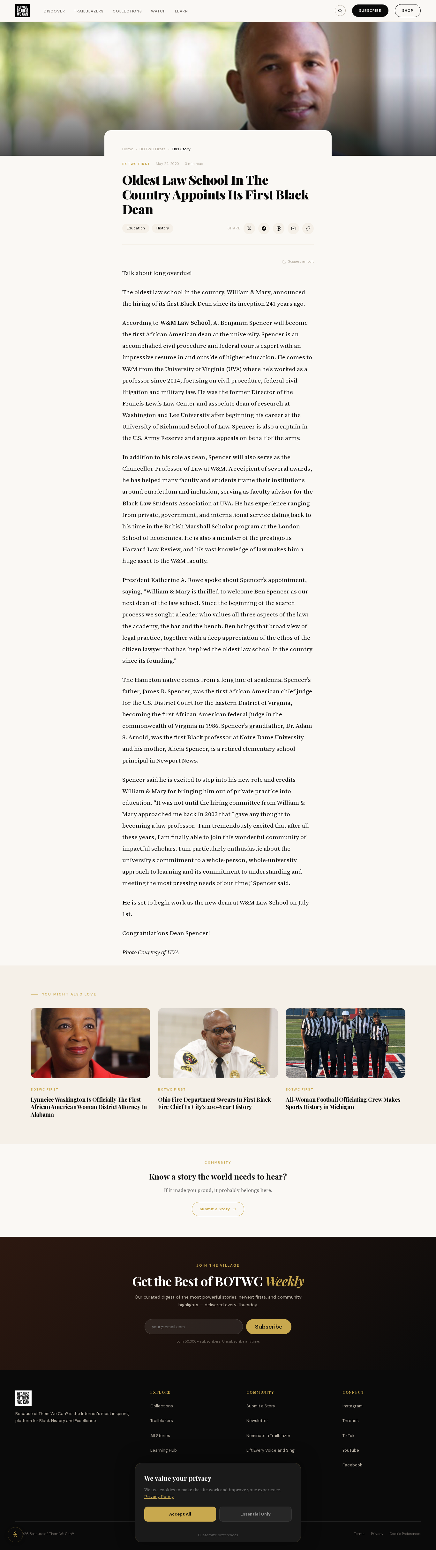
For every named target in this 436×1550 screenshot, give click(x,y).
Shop (407, 10)
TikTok (348, 1435)
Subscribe (370, 10)
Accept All (180, 1514)
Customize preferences (218, 1535)
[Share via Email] (293, 228)
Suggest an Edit (301, 261)
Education (136, 228)
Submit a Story (218, 1208)
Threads (350, 1420)
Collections (127, 11)
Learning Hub (163, 1450)
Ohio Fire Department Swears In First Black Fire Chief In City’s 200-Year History (214, 1103)
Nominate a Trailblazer (268, 1435)
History (162, 228)
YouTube (350, 1450)
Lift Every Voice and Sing (270, 1450)
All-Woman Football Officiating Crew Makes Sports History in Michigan (343, 1103)
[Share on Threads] (278, 228)
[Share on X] (249, 228)
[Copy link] (308, 228)
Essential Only (255, 1514)
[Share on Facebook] (264, 228)
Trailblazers (89, 11)
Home (127, 149)
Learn (181, 11)
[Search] (340, 10)
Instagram (352, 1406)
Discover (54, 11)
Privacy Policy (159, 1496)
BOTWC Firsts (152, 149)
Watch (158, 11)
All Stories (160, 1435)
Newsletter (257, 1420)
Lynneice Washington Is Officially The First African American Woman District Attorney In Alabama (89, 1107)
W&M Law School (185, 322)
